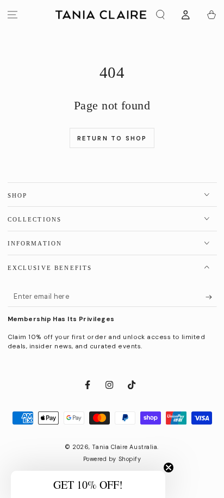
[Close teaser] (168, 467)
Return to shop (112, 138)
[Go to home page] (100, 14)
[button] (160, 15)
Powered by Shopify (112, 459)
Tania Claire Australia (124, 447)
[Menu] (13, 15)
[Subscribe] (211, 297)
